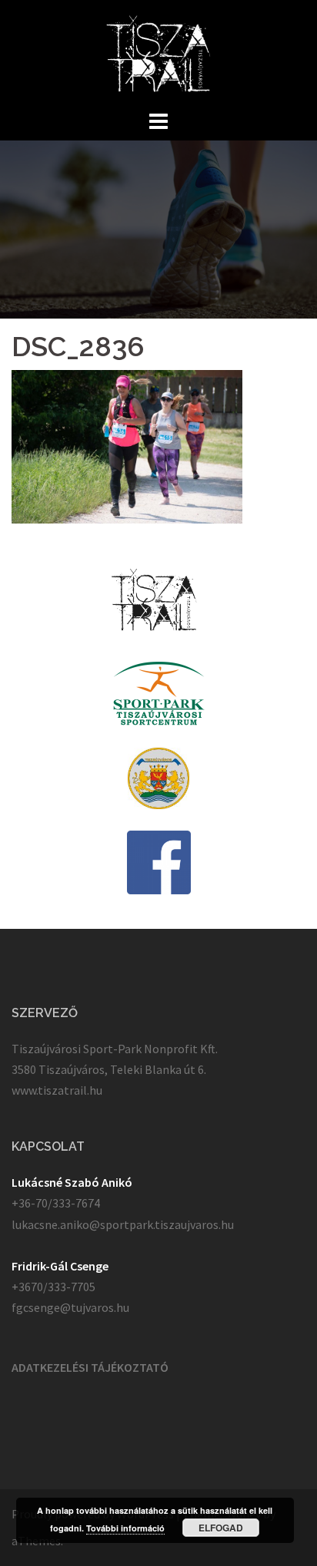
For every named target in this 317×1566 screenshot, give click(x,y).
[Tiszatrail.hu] (159, 52)
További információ (125, 1528)
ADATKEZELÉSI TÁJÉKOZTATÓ (90, 1367)
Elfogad (221, 1528)
